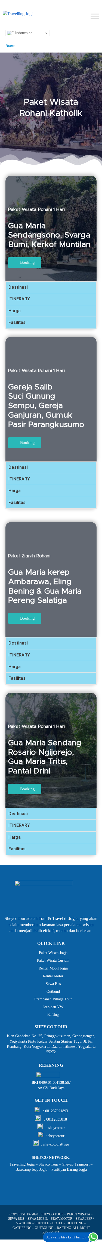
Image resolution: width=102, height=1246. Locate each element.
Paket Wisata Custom (53, 960)
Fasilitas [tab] (17, 322)
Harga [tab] (14, 310)
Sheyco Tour (48, 1164)
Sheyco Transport (75, 1164)
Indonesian (23, 33)
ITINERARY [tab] (19, 298)
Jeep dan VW (53, 1007)
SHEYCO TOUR (52, 1214)
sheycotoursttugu (56, 1144)
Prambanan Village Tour (53, 999)
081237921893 (56, 1111)
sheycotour (56, 1128)
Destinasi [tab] (18, 287)
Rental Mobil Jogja (53, 968)
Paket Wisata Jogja (53, 953)
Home (9, 46)
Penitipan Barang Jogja (69, 1169)
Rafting (53, 1015)
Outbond (53, 992)
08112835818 (56, 1119)
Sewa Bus (53, 984)
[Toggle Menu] (95, 16)
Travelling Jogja (22, 1164)
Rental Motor (53, 976)
